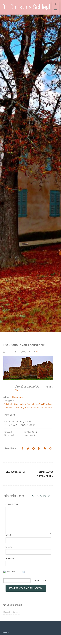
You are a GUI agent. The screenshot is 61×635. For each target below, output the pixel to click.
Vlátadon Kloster (14, 472)
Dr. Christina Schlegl (26, 7)
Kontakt (5, 633)
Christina (19, 390)
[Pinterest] (33, 448)
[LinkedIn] (39, 448)
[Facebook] (22, 448)
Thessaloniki (17, 397)
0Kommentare (41, 352)
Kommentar (12, 504)
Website (10, 558)
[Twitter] (28, 448)
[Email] (50, 448)
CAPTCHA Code (39, 581)
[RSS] (45, 448)
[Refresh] (23, 572)
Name (8, 535)
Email (9, 547)
